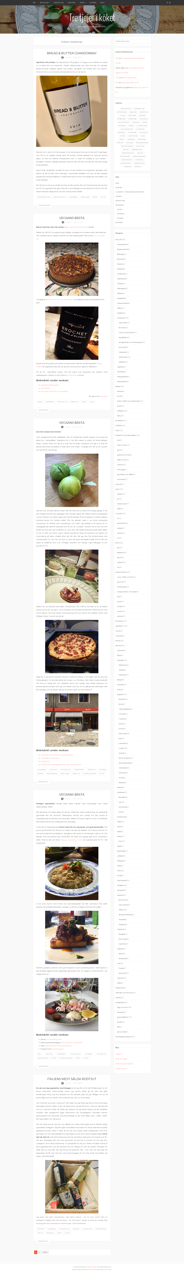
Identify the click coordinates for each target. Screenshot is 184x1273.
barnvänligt (139, 108)
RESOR (82, 2)
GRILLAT (118, 484)
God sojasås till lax (130, 78)
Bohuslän (120, 259)
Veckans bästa (71, 218)
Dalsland (120, 269)
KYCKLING (119, 621)
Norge (119, 875)
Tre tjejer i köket (92, 18)
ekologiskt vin (62, 402)
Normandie (123, 807)
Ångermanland (122, 249)
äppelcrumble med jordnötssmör (59, 1046)
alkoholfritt (121, 523)
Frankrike (120, 792)
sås (118, 1027)
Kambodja (121, 851)
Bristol (121, 704)
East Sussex (123, 733)
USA (118, 963)
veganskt (139, 159)
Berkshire (122, 699)
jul (118, 499)
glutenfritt (142, 125)
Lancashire (123, 743)
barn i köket (126, 108)
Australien (120, 660)
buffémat (41, 1229)
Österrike (120, 650)
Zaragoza (122, 924)
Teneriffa (122, 919)
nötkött (120, 562)
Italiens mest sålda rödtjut (71, 1079)
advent (119, 494)
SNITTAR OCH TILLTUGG (124, 993)
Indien (119, 822)
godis (119, 406)
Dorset (121, 728)
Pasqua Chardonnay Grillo (71, 840)
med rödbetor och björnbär (72, 1043)
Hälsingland (121, 288)
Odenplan (122, 352)
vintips (95, 197)
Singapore (121, 885)
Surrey (121, 778)
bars (118, 440)
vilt (118, 567)
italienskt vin (101, 1054)
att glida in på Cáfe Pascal (78, 227)
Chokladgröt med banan (50, 758)
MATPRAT (119, 626)
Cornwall (122, 714)
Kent (120, 738)
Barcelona (122, 900)
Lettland (120, 856)
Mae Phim (122, 944)
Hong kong (121, 817)
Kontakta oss (59, 2)
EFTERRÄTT (120, 420)
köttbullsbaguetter (54, 1039)
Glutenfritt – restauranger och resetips (130, 192)
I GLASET (119, 513)
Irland (119, 826)
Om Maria (120, 218)
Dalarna (120, 264)
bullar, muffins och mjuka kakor (128, 401)
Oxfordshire (123, 768)
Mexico (120, 870)
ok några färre (72, 375)
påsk (119, 509)
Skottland (120, 890)
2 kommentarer (44, 205)
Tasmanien (123, 675)
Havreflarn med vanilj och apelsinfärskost (56, 755)
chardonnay (73, 197)
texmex (120, 616)
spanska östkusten (125, 914)
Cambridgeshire (125, 709)
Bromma (122, 327)
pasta (120, 142)
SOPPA (118, 997)
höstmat (121, 132)
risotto (53, 1058)
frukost (121, 125)
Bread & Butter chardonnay (72, 53)
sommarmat (137, 149)
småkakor (120, 411)
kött (122, 136)
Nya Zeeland (122, 880)
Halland (120, 293)
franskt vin (74, 402)
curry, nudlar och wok (125, 577)
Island (119, 831)
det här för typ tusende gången (60, 300)
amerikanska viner (44, 197)
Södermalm (123, 357)
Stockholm (125, 156)
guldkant (140, 129)
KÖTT (117, 543)
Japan (119, 846)
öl (118, 518)
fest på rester (123, 122)
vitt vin (103, 197)
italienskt (88, 1054)
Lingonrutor (45, 761)
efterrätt (132, 119)
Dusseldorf (123, 958)
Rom (120, 841)
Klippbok (93, 2)
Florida (121, 968)
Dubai (119, 689)
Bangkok (122, 934)
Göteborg (120, 274)
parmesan (141, 139)
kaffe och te (121, 460)
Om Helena (120, 214)
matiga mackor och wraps (126, 592)
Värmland (120, 372)
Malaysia (120, 861)
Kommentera (43, 782)
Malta (119, 866)
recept (140, 146)
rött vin (40, 1233)
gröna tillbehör (122, 1017)
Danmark (120, 684)
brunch (133, 112)
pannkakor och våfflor (125, 474)
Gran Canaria (123, 905)
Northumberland (125, 763)
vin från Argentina (89, 773)
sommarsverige (128, 153)
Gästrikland (121, 279)
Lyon (120, 802)
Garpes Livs (92, 769)
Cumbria (122, 719)
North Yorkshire (124, 758)
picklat (119, 1022)
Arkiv (102, 2)
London (130, 139)
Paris (120, 812)
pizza (119, 601)
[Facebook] (167, 3)
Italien (119, 836)
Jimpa (118, 78)
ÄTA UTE (119, 239)
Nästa (45, 1252)
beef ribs (49, 1054)
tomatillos (76, 773)
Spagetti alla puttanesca (49, 1223)
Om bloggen (44, 2)
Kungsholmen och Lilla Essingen (130, 342)
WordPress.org (121, 1069)
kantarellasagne (57, 1049)
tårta (119, 416)
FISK (117, 430)
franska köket (79, 769)
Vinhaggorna (85, 197)
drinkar (119, 533)
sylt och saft (121, 1032)
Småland (120, 313)
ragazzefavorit (127, 146)
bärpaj (119, 391)
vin (118, 538)
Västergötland (122, 376)
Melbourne (123, 665)
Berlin (121, 953)
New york (122, 973)
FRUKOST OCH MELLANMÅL (126, 435)
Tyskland (120, 949)
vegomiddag (139, 163)
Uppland (120, 367)
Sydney (121, 670)
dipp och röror (122, 1007)
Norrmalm (122, 347)
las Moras (102, 769)
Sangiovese (50, 1233)
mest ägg (120, 469)
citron (142, 115)
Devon (121, 724)
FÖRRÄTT (119, 425)
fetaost (135, 122)
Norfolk (121, 753)
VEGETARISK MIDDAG (123, 1037)
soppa (140, 153)
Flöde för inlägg (121, 1059)
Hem (34, 2)
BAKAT (118, 386)
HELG (117, 489)
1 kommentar (43, 410)
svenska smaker (139, 156)
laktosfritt (132, 136)
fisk (144, 122)
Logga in (119, 1054)
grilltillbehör (126, 129)
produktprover (52, 773)
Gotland (120, 283)
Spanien (120, 895)
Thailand (120, 929)
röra (126, 149)
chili (122, 115)
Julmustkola (45, 388)
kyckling (143, 132)
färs (131, 125)
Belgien (120, 680)
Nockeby (40, 773)
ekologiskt (53, 769)
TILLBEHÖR (120, 1002)
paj (118, 596)
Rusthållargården (66, 1058)
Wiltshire (122, 782)
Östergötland (122, 244)
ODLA (118, 631)
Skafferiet (72, 2)
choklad (132, 115)
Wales (119, 983)
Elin (68, 57)
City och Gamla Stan (126, 332)
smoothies (121, 479)
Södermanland (122, 303)
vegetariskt (126, 163)
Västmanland (122, 381)
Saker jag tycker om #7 (130, 83)
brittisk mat (121, 112)
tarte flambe (64, 773)
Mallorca (122, 910)
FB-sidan (103, 396)
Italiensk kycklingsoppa (49, 385)
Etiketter (119, 187)
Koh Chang (123, 939)
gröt (118, 450)
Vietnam (127, 166)
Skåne (119, 308)
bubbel (40, 402)
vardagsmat (127, 159)
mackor (120, 465)
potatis (129, 142)
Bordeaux (122, 797)
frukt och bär (122, 445)
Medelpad (121, 298)
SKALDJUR (119, 988)
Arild (39, 1054)
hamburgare (121, 587)
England (144, 119)
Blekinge (120, 254)
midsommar (121, 504)
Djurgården (123, 337)
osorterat (119, 636)
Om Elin (119, 209)
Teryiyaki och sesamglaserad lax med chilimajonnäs (60, 765)
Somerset (122, 773)
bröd (119, 396)
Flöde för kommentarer (124, 1064)
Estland (120, 787)
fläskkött (120, 552)
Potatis (119, 606)
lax (143, 136)
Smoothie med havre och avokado (54, 391)
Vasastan (122, 362)
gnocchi (120, 582)
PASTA (118, 641)
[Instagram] (169, 3)
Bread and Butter (59, 197)
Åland (119, 655)
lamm (119, 557)
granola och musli (123, 455)
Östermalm (123, 323)
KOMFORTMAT (121, 572)
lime (121, 139)
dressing (121, 119)
